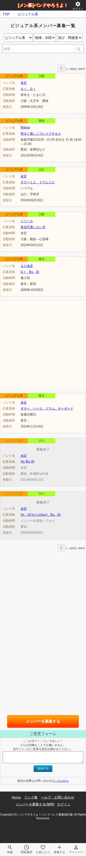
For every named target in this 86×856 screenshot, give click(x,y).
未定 (24, 83)
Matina (25, 127)
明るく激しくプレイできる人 (41, 133)
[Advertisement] (43, 344)
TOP (6, 14)
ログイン (78, 5)
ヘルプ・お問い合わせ (57, 797)
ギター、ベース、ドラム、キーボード (47, 408)
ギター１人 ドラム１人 (38, 182)
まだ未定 (27, 266)
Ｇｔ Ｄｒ (28, 89)
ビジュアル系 (28, 14)
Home (16, 797)
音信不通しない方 (33, 227)
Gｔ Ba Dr (30, 272)
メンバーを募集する (43, 721)
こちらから (61, 780)
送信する (43, 768)
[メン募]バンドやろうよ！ (43, 5)
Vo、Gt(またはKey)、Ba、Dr (40, 514)
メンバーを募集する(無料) (35, 804)
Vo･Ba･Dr (27, 461)
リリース (27, 221)
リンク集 (31, 797)
